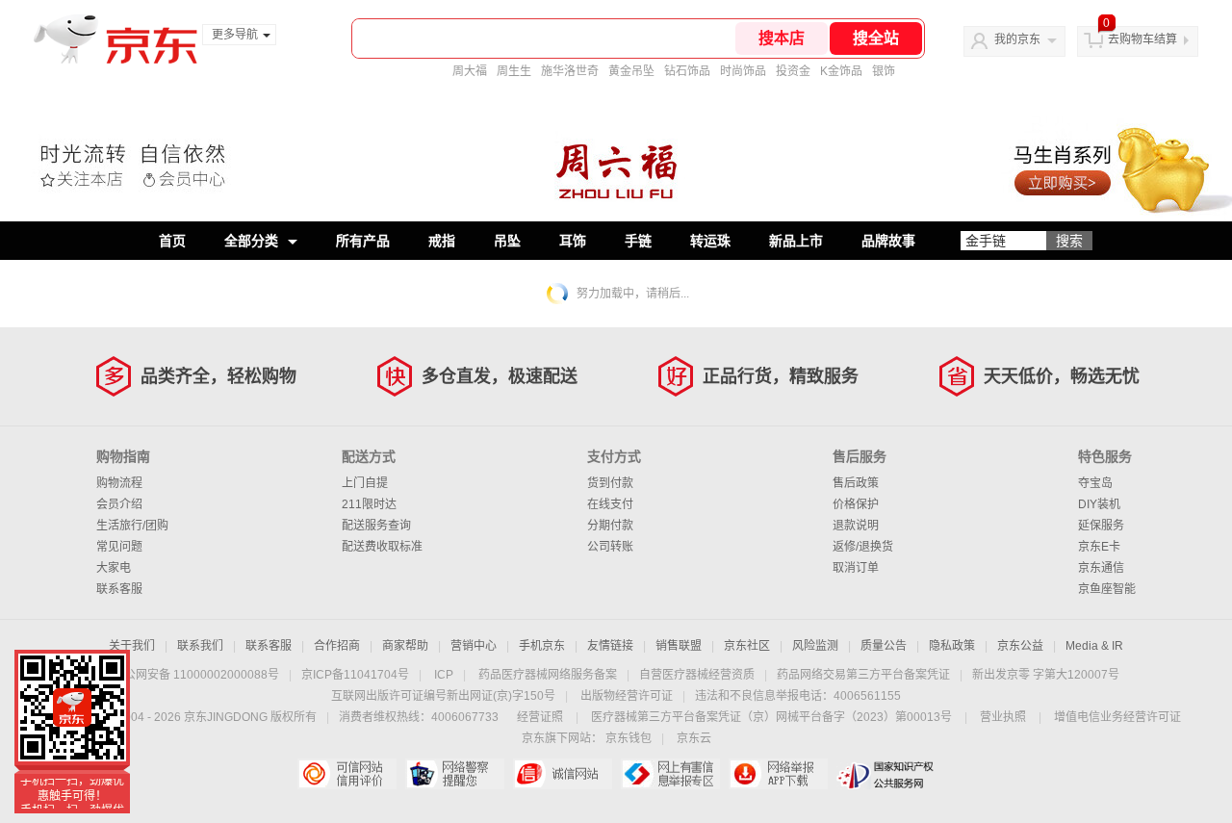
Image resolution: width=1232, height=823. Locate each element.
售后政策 (856, 483)
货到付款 (610, 483)
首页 (172, 240)
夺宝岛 (1095, 483)
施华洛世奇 (570, 71)
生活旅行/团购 (132, 525)
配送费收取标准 (382, 546)
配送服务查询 (376, 525)
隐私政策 (952, 646)
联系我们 (200, 646)
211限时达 (369, 504)
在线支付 (610, 504)
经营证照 (540, 717)
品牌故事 (888, 240)
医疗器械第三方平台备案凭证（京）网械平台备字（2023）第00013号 (771, 717)
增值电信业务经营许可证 (1117, 717)
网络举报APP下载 (778, 774)
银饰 (883, 71)
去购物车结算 (1142, 39)
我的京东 (1017, 39)
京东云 (694, 738)
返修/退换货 (863, 546)
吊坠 (507, 240)
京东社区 (747, 646)
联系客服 (119, 589)
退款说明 (856, 525)
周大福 (469, 71)
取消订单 (856, 568)
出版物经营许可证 (626, 696)
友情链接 (610, 646)
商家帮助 (405, 646)
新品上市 (796, 240)
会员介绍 (119, 504)
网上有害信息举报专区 (670, 774)
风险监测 (815, 646)
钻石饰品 (687, 71)
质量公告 (883, 646)
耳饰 (572, 240)
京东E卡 (1099, 546)
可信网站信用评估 (347, 774)
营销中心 (473, 646)
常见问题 (119, 546)
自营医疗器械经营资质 (697, 675)
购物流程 (119, 483)
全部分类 (251, 240)
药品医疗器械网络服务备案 (547, 675)
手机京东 (542, 646)
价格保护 (856, 504)
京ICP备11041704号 (355, 675)
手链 (638, 240)
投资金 (793, 71)
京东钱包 (628, 738)
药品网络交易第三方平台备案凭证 (863, 675)
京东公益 (1020, 646)
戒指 (441, 240)
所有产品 (363, 240)
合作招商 (337, 646)
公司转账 (610, 546)
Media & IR (1094, 646)
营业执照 (1003, 717)
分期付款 (610, 525)
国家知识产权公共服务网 (886, 774)
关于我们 (132, 646)
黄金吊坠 (631, 71)
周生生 (514, 71)
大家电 (113, 568)
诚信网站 (562, 774)
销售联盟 (678, 646)
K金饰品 (841, 71)
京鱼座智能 (1107, 589)
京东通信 (1101, 568)
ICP (443, 675)
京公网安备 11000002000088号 (196, 675)
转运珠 (710, 240)
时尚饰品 (743, 71)
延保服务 (1101, 525)
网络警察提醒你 (454, 774)
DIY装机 (1099, 504)
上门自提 (365, 483)
